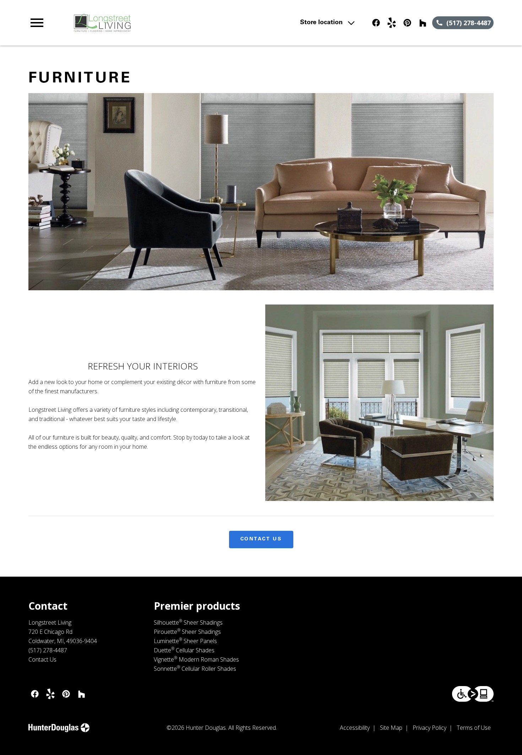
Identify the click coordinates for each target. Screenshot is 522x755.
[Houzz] (423, 22)
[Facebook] (376, 22)
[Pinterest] (407, 22)
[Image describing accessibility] (473, 693)
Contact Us (261, 539)
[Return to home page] (167, 22)
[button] (36, 22)
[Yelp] (391, 22)
